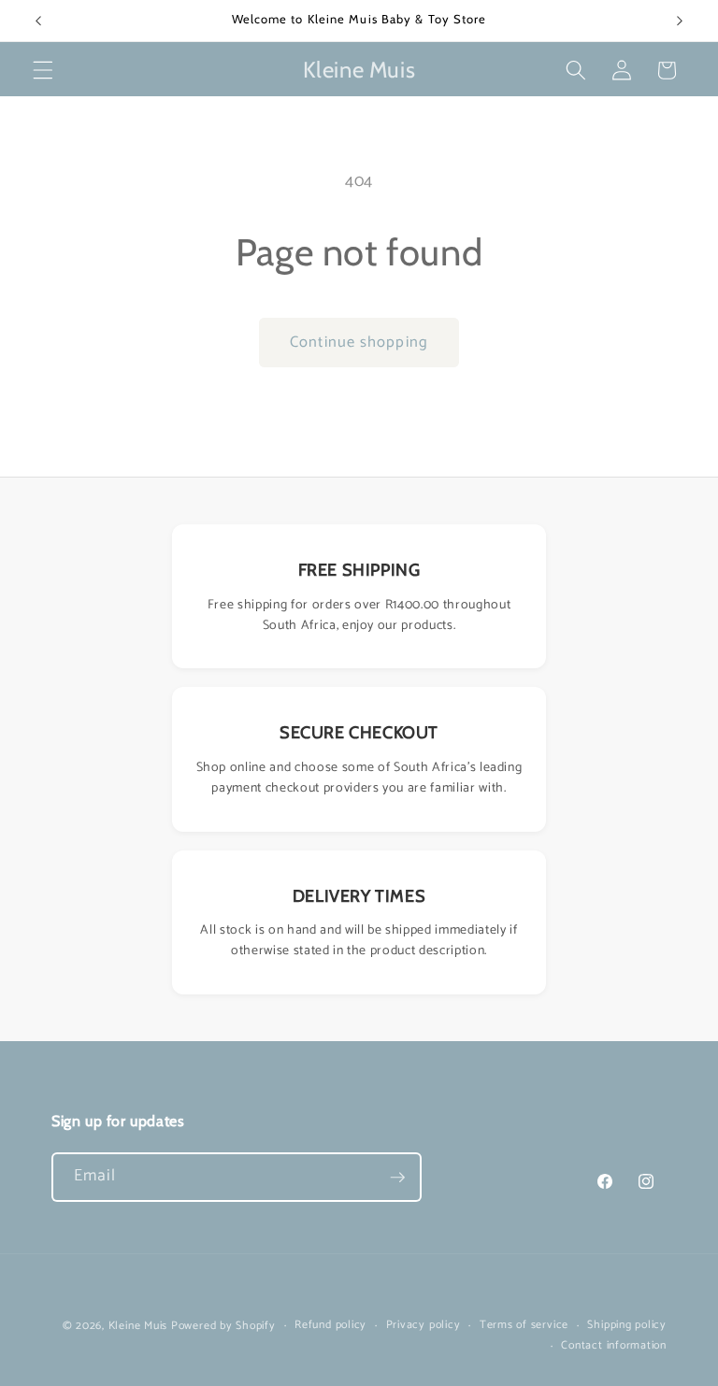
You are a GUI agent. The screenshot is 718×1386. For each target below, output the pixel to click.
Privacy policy (423, 1326)
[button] (43, 70)
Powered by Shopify (223, 1326)
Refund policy (330, 1326)
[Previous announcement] (38, 20)
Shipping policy (627, 1326)
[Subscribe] (397, 1177)
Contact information (614, 1346)
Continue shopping (359, 342)
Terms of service (524, 1326)
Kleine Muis (137, 1326)
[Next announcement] (679, 20)
